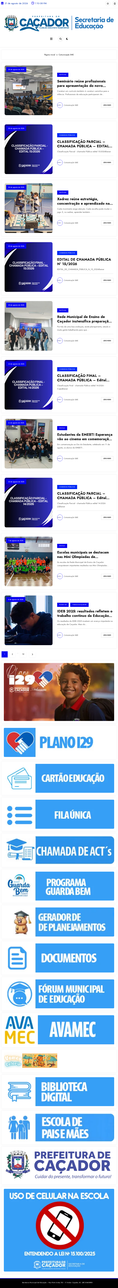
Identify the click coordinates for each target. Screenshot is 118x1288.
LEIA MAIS (107, 105)
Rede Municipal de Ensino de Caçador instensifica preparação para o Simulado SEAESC (84, 319)
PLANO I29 (63, 604)
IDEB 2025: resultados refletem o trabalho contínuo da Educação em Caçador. (84, 613)
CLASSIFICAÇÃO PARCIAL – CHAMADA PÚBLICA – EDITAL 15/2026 (83, 144)
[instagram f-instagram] (107, 3)
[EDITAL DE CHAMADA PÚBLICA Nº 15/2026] (29, 266)
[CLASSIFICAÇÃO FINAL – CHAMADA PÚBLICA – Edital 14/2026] (29, 384)
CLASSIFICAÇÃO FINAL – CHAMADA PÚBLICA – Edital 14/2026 (81, 378)
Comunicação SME (71, 105)
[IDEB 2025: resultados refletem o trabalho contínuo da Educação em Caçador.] (29, 620)
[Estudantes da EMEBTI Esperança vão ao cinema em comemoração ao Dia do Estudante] (29, 443)
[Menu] (51, 39)
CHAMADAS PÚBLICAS (67, 135)
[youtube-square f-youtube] (114, 3)
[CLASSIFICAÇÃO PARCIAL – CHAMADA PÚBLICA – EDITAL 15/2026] (29, 149)
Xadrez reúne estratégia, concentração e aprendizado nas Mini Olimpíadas (84, 201)
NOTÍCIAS (62, 74)
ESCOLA (62, 428)
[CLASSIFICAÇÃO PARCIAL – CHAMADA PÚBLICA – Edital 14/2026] (29, 502)
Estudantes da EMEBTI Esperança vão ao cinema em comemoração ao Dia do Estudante (84, 436)
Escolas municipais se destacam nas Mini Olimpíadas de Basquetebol (83, 554)
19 (23, 654)
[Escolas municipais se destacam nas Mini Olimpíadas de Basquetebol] (29, 561)
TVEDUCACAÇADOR (79, 604)
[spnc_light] (67, 39)
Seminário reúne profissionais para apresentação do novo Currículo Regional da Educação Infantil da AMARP (83, 83)
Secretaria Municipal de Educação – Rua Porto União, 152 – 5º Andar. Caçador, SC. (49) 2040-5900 (57, 1282)
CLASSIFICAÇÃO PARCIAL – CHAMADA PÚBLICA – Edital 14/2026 (81, 495)
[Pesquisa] (60, 38)
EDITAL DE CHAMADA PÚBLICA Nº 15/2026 (84, 261)
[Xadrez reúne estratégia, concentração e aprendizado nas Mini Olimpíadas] (29, 207)
